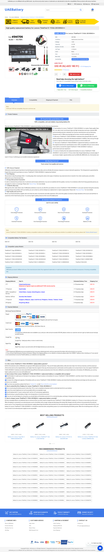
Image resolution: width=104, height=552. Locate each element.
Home (6, 17)
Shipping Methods (57, 525)
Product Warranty (9, 525)
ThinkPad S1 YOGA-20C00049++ (36, 253)
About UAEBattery (9, 523)
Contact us (79, 4)
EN (70, 4)
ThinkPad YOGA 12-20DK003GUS (60, 262)
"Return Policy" (33, 184)
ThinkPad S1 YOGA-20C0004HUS (13, 256)
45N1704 (30, 241)
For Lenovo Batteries (14, 17)
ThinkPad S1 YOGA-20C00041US (84, 250)
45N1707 (7, 241)
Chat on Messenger (68, 86)
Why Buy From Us (9, 528)
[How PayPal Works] (67, 542)
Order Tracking (56, 523)
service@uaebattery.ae (84, 525)
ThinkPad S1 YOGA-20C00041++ (60, 250)
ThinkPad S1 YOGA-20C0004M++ (37, 256)
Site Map (7, 530)
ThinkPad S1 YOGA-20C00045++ (13, 253)
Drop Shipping (56, 530)
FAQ (30, 525)
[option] (28, 50)
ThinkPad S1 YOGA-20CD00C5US (13, 259)
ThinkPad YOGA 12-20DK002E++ (36, 262)
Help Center (96, 4)
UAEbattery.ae (32, 548)
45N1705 (54, 241)
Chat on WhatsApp (88, 86)
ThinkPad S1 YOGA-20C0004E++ (84, 253)
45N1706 (78, 241)
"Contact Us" (33, 384)
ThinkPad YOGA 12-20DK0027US (13, 262)
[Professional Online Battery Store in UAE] (14, 11)
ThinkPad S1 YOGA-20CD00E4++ (60, 259)
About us (87, 4)
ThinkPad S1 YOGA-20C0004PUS (60, 256)
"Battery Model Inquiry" (91, 232)
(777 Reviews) (65, 70)
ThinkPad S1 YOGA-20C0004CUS (60, 253)
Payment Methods (57, 528)
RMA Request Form (33, 530)
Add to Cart (76, 74)
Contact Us (80, 523)
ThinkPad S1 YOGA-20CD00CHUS (37, 259)
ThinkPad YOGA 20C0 (81, 262)
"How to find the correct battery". (49, 384)
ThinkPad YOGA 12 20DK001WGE (84, 259)
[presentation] (14, 100)
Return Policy (32, 528)
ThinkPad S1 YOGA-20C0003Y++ (36, 250)
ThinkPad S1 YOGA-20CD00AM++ (84, 256)
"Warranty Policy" (80, 189)
